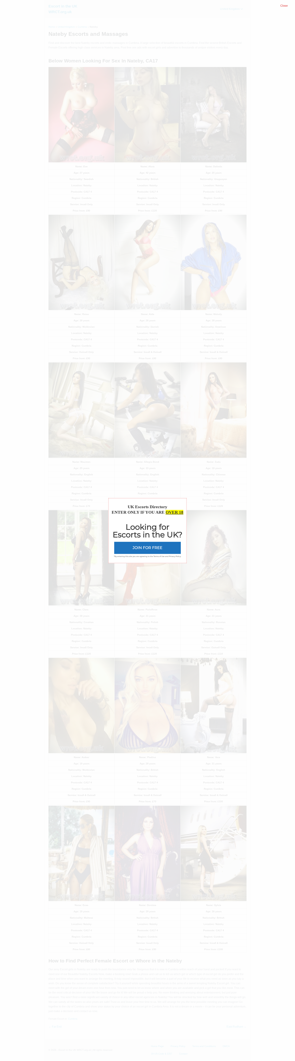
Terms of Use (159, 556)
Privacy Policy (175, 556)
